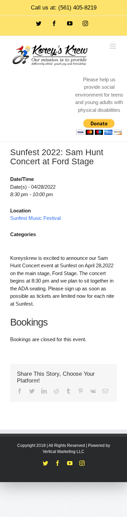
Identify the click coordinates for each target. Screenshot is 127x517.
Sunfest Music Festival (35, 218)
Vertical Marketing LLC (63, 451)
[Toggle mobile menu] (113, 46)
